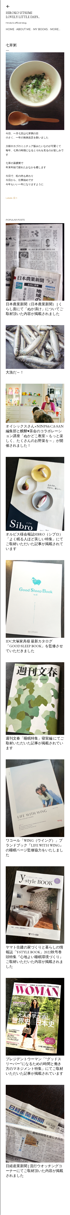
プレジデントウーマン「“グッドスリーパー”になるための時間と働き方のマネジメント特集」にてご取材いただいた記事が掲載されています (34, 1066)
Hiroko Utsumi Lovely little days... (23, 15)
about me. (23, 29)
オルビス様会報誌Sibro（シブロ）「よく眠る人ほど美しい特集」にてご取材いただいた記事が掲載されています (34, 541)
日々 (15, 198)
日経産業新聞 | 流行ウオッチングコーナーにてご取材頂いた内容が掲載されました (34, 1171)
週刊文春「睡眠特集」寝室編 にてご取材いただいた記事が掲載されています (35, 743)
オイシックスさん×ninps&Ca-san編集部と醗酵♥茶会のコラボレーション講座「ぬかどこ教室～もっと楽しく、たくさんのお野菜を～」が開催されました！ (35, 436)
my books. (40, 29)
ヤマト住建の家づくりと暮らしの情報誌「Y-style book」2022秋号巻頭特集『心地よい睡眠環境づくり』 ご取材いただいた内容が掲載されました (34, 957)
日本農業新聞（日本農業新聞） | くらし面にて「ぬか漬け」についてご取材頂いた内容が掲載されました (34, 309)
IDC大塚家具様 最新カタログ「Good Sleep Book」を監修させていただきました (34, 646)
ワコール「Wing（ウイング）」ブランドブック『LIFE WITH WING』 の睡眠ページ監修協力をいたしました (34, 847)
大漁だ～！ (15, 372)
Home (10, 29)
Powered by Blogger (37, 1198)
